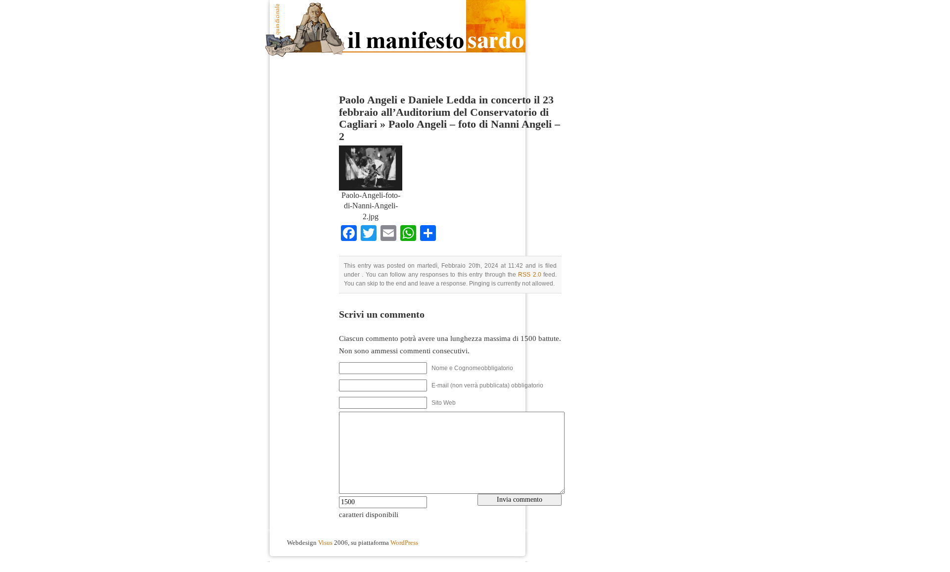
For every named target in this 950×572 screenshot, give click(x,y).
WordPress (404, 542)
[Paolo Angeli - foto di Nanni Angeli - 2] (370, 188)
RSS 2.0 (529, 274)
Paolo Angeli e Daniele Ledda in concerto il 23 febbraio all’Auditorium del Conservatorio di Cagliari (446, 112)
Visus (325, 542)
